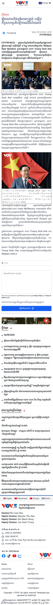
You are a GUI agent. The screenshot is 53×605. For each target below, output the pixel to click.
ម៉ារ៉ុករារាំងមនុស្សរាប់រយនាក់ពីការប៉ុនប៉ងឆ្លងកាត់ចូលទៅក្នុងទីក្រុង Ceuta (26, 474)
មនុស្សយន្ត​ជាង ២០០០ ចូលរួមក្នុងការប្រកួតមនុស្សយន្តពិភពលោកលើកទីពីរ (25, 371)
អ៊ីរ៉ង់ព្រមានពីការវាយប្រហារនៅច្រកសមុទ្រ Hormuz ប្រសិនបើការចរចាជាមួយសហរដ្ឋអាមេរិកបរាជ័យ (25, 483)
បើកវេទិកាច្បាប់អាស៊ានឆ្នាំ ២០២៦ (14, 425)
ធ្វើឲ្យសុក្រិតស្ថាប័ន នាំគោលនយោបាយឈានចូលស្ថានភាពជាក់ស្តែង (27, 393)
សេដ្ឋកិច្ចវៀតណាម (8, 583)
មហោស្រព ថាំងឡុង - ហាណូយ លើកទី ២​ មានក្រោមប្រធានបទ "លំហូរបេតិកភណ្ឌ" (26, 433)
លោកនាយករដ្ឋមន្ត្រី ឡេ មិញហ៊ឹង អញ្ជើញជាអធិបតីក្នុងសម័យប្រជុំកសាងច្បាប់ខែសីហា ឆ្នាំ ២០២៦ (26, 449)
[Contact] (3, 602)
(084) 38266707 (11, 536)
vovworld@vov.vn (12, 543)
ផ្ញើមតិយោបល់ (24, 308)
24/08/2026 (9, 335)
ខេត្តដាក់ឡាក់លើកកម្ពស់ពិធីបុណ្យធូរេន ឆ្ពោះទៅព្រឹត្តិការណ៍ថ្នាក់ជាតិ (25, 419)
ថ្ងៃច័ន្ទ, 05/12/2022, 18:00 (41, 32)
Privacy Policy (38, 296)
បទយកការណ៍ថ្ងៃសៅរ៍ (9, 574)
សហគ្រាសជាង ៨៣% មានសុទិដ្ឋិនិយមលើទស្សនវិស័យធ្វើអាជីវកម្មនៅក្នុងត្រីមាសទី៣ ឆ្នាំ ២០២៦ (25, 466)
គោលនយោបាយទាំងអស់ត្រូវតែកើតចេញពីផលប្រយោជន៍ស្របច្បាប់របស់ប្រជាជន (25, 458)
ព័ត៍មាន (5, 15)
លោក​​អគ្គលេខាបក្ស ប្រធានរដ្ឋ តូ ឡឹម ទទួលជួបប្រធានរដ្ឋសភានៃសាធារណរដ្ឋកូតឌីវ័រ (27, 348)
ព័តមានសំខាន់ (6, 569)
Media (4, 564)
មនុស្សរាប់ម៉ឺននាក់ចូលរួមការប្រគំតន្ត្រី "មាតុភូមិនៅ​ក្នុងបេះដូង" (27, 385)
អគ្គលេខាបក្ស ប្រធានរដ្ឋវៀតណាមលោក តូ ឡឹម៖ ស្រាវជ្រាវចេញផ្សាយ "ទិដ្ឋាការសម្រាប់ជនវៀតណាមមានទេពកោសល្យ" (27, 356)
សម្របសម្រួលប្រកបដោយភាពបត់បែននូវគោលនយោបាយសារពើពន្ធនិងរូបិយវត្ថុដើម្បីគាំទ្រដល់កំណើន (26, 441)
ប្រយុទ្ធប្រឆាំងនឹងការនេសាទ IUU (13, 578)
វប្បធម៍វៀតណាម (33, 574)
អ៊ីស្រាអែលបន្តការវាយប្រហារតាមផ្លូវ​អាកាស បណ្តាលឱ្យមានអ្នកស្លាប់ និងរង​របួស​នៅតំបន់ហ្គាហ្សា (27, 379)
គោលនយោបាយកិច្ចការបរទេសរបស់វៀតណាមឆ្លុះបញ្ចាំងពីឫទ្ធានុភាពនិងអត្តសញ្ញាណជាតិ (24, 491)
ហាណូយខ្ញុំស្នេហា (33, 588)
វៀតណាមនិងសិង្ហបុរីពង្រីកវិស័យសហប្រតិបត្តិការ (22, 340)
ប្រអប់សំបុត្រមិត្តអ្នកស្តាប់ (36, 578)
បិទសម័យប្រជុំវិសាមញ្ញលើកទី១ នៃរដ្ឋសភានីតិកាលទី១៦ (25, 363)
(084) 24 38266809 (13, 533)
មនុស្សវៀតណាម (33, 583)
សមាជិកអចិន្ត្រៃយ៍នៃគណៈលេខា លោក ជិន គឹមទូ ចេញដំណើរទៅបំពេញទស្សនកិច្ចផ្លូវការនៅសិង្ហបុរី (27, 401)
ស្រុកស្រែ (5, 588)
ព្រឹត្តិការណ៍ (31, 569)
